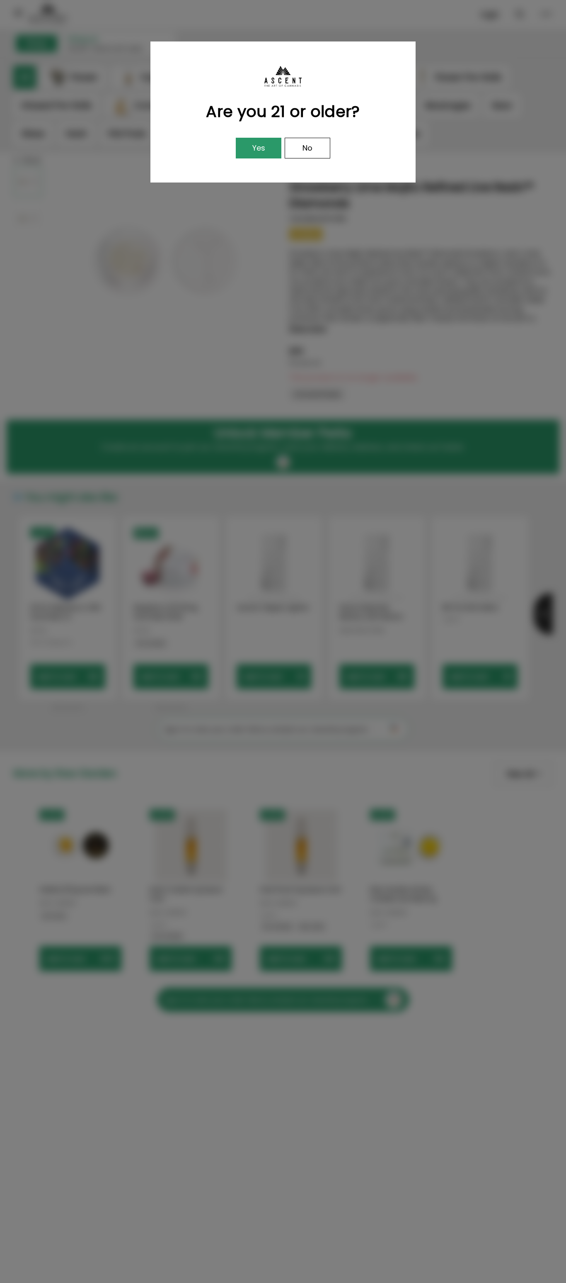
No (307, 148)
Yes (258, 148)
